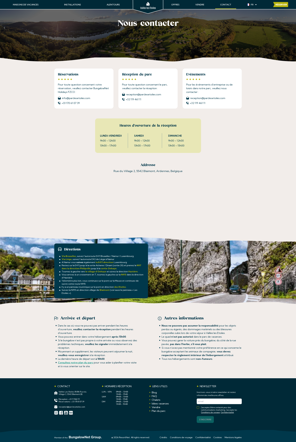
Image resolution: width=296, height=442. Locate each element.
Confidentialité (227, 412)
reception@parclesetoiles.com (143, 94)
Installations (72, 4)
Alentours (113, 4)
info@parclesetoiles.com (76, 98)
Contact (225, 4)
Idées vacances (160, 403)
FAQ (154, 396)
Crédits (163, 437)
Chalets (156, 399)
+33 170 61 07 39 (71, 103)
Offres (175, 4)
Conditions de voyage (210, 412)
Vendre (199, 4)
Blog (154, 392)
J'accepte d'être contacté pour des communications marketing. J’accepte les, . (219, 410)
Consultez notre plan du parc (75, 362)
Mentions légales (233, 437)
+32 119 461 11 (133, 99)
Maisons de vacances (26, 4)
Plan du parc (158, 410)
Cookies (217, 437)
